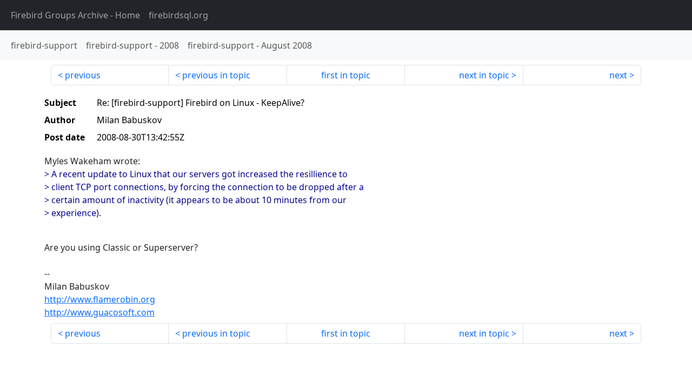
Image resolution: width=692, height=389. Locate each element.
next (618, 75)
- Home (75, 15)
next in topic (484, 75)
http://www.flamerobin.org (99, 299)
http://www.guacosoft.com (99, 312)
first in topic (345, 75)
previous (83, 75)
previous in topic (216, 75)
